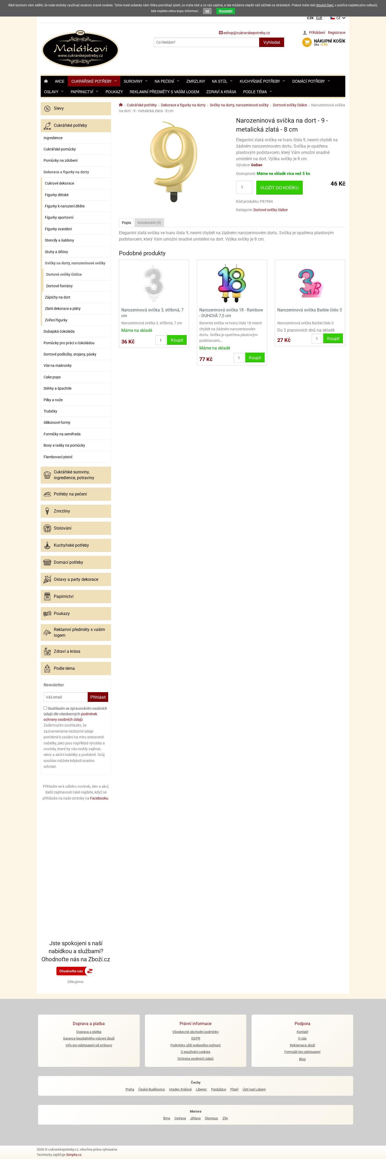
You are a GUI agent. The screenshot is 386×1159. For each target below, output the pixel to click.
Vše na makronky (58, 365)
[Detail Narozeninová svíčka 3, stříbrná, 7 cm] (154, 282)
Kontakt (302, 1032)
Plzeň (234, 1089)
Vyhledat (271, 42)
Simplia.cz (73, 1155)
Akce (59, 81)
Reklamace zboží (302, 1045)
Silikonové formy (57, 422)
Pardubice (218, 1089)
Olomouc (211, 1118)
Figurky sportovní (59, 217)
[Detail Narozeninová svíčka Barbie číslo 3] (310, 282)
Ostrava (180, 1118)
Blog (302, 1059)
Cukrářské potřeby (91, 81)
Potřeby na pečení (70, 494)
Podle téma (255, 91)
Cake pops (52, 377)
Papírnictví (82, 91)
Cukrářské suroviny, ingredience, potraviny (74, 474)
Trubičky (50, 411)
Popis (126, 223)
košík (329, 42)
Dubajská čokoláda (59, 331)
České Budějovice (151, 1089)
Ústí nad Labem (254, 1089)
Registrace (336, 32)
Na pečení (164, 81)
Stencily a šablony (59, 240)
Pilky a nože (53, 400)
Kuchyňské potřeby (260, 81)
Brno (166, 1118)
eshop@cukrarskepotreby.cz (246, 33)
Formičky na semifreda (62, 434)
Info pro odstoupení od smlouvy (89, 1045)
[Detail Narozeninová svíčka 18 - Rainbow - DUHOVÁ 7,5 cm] (232, 282)
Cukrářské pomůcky (60, 149)
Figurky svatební (58, 229)
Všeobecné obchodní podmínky (195, 1032)
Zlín (225, 1118)
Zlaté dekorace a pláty (63, 308)
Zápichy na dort (57, 297)
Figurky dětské (57, 195)
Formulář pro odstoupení (302, 1052)
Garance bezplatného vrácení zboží (88, 1038)
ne (207, 11)
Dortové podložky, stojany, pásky (70, 354)
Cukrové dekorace (59, 183)
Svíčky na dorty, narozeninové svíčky (75, 263)
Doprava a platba (88, 1032)
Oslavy (51, 91)
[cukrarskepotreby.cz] (81, 48)
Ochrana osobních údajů (195, 1059)
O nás (302, 1038)
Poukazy (114, 91)
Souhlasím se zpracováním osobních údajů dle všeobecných (75, 714)
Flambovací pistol (58, 457)
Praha (130, 1089)
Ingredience (53, 138)
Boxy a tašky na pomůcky (64, 445)
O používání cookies (195, 1052)
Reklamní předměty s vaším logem (164, 91)
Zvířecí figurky (56, 320)
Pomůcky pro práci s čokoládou (69, 343)
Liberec (201, 1089)
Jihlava (195, 1118)
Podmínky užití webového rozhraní (195, 1045)
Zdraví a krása (221, 91)
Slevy (59, 108)
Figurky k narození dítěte (65, 206)
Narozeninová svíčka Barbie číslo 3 (309, 309)
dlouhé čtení (324, 5)
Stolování (62, 528)
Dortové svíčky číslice (64, 274)
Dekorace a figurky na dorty (66, 172)
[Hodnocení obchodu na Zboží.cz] (75, 971)
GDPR (195, 1038)
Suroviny (133, 81)
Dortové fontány (59, 286)
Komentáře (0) (149, 223)
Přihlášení (317, 32)
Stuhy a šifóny (56, 252)
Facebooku (99, 798)
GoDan (256, 165)
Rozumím (225, 11)
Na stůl (219, 81)
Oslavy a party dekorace (76, 579)
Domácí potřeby (308, 81)
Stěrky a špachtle (57, 388)
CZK (310, 18)
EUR (319, 18)
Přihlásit (98, 697)
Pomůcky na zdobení (60, 160)
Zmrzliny (195, 81)
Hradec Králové (180, 1089)
